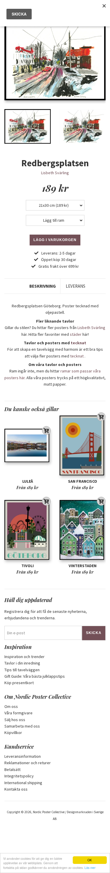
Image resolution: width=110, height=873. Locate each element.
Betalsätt (12, 769)
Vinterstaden (83, 565)
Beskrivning (42, 286)
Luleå (27, 481)
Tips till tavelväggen (22, 669)
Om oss (11, 706)
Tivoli (27, 565)
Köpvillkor (13, 732)
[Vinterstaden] (83, 530)
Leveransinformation (22, 756)
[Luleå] (27, 446)
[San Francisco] (83, 446)
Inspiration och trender (24, 656)
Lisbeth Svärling (55, 172)
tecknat (78, 342)
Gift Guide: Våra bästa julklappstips (34, 676)
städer (76, 334)
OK (89, 860)
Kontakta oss (16, 789)
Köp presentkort (19, 682)
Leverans (75, 286)
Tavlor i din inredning (22, 663)
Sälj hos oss (14, 719)
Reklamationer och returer (27, 762)
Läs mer (89, 867)
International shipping (23, 782)
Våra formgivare (18, 713)
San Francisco (82, 481)
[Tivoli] (27, 530)
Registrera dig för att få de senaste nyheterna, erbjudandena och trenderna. (45, 615)
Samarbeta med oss (22, 726)
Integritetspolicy (19, 776)
